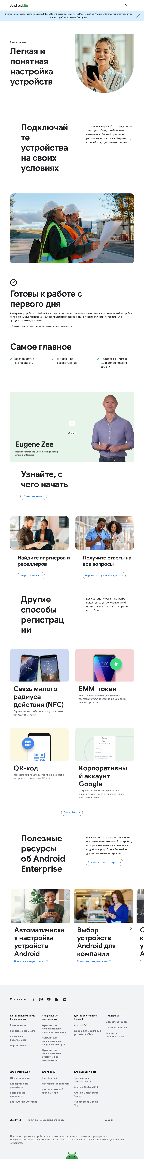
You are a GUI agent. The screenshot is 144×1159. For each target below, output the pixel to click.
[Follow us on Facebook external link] (56, 999)
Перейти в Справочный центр (102, 575)
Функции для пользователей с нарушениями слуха (53, 1041)
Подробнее (70, 812)
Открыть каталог (29, 575)
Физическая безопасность (18, 1038)
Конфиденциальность (23, 1031)
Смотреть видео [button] (33, 496)
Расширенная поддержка (17, 1094)
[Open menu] (133, 5)
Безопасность (18, 1025)
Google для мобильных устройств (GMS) (87, 1033)
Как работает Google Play (86, 1103)
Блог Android (49, 1078)
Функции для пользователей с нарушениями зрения (54, 1029)
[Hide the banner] (138, 15)
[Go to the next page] (131, 928)
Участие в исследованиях (115, 1035)
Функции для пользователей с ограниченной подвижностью (52, 1055)
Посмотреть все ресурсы (103, 862)
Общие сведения (20, 1078)
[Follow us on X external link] (33, 999)
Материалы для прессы (55, 1083)
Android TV (80, 1025)
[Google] (19, 5)
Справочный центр (116, 1022)
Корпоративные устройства (19, 1085)
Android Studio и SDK (86, 1087)
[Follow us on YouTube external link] (48, 999)
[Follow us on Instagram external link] (41, 999)
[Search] (126, 5)
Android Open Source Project (86, 1094)
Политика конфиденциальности (45, 1120)
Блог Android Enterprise (23, 1101)
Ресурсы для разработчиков (82, 1080)
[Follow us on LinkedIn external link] (64, 999)
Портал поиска (18, 1045)
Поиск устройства (116, 1027)
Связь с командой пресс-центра (52, 1091)
